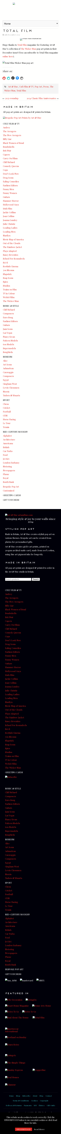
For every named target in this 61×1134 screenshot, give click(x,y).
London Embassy (11, 462)
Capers (6, 154)
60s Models (8, 344)
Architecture (9, 439)
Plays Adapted (10, 251)
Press (46, 86)
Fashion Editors (10, 185)
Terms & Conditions (21, 1100)
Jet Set (6, 458)
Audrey (6, 127)
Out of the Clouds (11, 243)
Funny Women (10, 193)
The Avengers (9, 131)
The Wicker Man (28, 48)
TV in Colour (9, 293)
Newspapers (9, 470)
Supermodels (9, 348)
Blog (41, 1096)
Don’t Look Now (11, 173)
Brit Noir (7, 150)
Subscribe (26, 1096)
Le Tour (6, 423)
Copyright (44, 1100)
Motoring (7, 466)
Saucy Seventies (10, 254)
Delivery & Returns (14, 1105)
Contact (49, 1096)
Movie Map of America (13, 239)
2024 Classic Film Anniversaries (41, 98)
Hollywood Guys (11, 204)
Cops (5, 170)
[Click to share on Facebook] (4, 78)
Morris (6, 391)
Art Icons (7, 364)
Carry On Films (10, 158)
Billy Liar (7, 139)
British (6, 447)
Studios (6, 285)
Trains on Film (10, 289)
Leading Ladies (10, 227)
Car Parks (7, 451)
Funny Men (8, 189)
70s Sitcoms (8, 270)
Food (5, 454)
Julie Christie (9, 224)
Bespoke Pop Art (11, 486)
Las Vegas (7, 332)
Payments (28, 1105)
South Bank (8, 482)
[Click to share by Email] (21, 78)
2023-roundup (11, 98)
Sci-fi (5, 262)
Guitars (6, 197)
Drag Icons (8, 177)
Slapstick (7, 274)
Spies (5, 281)
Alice (5, 360)
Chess (6, 404)
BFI (35, 1105)
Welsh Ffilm (8, 297)
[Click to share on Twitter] (8, 78)
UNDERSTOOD (23, 1129)
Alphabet (7, 435)
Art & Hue (30, 10)
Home (11, 1096)
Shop (18, 1096)
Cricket (6, 407)
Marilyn (6, 235)
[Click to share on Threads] (12, 78)
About (35, 1096)
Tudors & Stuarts (11, 395)
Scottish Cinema (10, 266)
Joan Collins (8, 216)
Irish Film (7, 208)
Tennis (6, 427)
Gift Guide (51, 1105)
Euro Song (8, 317)
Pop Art (38, 86)
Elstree (42, 1105)
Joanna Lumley (10, 220)
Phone (6, 474)
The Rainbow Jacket (12, 247)
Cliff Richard (9, 162)
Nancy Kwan (9, 336)
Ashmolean (8, 368)
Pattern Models (10, 340)
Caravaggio (8, 372)
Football (7, 411)
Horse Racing (9, 419)
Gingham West (10, 383)
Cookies (34, 1100)
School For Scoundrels (14, 258)
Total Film (22, 44)
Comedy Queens (11, 166)
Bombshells (8, 146)
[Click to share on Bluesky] (17, 78)
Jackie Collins (9, 212)
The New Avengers (12, 135)
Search (36, 579)
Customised (8, 490)
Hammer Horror (11, 200)
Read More (39, 1129)
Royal (5, 478)
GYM (5, 415)
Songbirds (8, 352)
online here (8, 56)
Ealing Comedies (11, 181)
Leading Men (9, 231)
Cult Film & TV (26, 86)
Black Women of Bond (13, 143)
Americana (8, 443)
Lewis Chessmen (11, 387)
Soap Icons (8, 278)
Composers (8, 313)
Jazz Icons (8, 329)
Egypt (6, 379)
